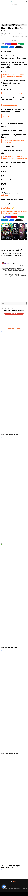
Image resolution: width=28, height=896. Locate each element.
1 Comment (17, 36)
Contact (25, 888)
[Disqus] (14, 278)
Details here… (6, 208)
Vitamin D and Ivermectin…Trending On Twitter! (15, 93)
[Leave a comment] (4, 886)
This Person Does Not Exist (10, 105)
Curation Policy (22, 887)
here (21, 25)
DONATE (14, 314)
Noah (7, 34)
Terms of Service (13, 887)
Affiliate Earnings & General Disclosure (12, 888)
